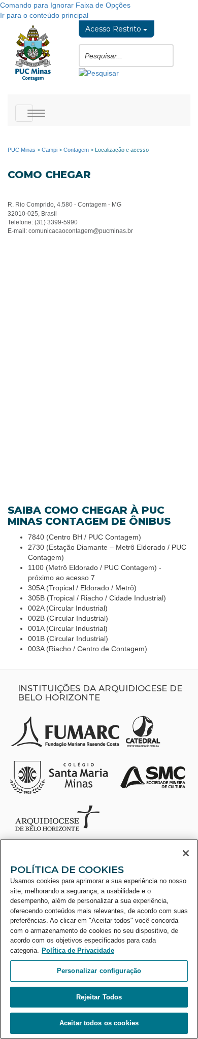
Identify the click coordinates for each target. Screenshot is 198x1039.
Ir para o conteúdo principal (44, 15)
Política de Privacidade (78, 950)
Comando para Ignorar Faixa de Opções (65, 5)
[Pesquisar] (99, 72)
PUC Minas (22, 150)
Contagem (76, 150)
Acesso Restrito (114, 28)
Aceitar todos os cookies (99, 1023)
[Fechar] (186, 853)
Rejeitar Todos (99, 997)
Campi (49, 150)
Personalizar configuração (99, 971)
